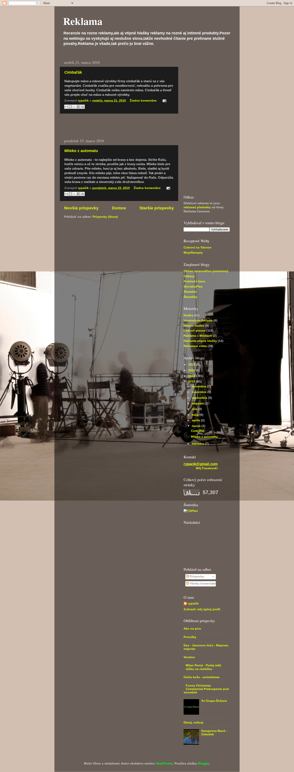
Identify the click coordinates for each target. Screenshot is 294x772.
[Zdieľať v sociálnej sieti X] (74, 107)
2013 (192, 364)
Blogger (203, 763)
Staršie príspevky (156, 208)
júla (195, 409)
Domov (119, 208)
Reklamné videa (195, 346)
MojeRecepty (193, 252)
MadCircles (164, 763)
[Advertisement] (119, 125)
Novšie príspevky (81, 208)
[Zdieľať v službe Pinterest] (82, 107)
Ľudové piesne (195, 330)
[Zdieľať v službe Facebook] (78, 107)
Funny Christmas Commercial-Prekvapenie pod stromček (206, 689)
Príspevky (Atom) (105, 216)
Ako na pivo (192, 628)
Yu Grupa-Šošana (214, 700)
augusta (198, 403)
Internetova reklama (198, 320)
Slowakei (190, 291)
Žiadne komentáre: (144, 100)
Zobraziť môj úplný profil (202, 609)
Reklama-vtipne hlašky (200, 341)
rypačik (193, 603)
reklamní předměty (197, 207)
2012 (192, 370)
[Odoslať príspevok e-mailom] (163, 100)
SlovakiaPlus (193, 286)
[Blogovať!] (70, 107)
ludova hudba (194, 325)
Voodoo (189, 657)
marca (196, 426)
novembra (199, 392)
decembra (199, 386)
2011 (192, 376)
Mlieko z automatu (81, 151)
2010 (192, 381)
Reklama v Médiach (198, 335)
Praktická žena (194, 281)
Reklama (82, 20)
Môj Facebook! (207, 468)
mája (196, 414)
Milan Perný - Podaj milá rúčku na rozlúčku (203, 667)
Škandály (190, 296)
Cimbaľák (73, 72)
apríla (196, 420)
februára (198, 443)
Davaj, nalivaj (193, 722)
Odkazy (189, 276)
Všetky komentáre (202, 583)
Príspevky (196, 576)
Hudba (188, 315)
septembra (200, 397)
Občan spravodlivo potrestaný (206, 271)
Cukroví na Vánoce (197, 247)
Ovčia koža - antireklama (202, 677)
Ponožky (190, 637)
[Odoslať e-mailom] (66, 107)
